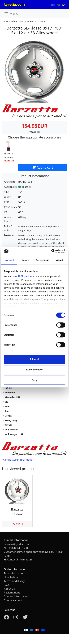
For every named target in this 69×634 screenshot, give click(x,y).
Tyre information (14, 573)
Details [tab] (25, 260)
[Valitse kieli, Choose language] (53, 5)
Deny (34, 380)
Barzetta (17, 509)
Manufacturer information (18, 459)
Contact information (19, 559)
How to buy (11, 577)
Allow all (34, 359)
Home (5, 21)
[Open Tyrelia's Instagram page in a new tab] (15, 618)
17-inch (41, 21)
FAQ (6, 585)
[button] (8, 152)
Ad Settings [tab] (42, 260)
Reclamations (12, 592)
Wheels (15, 21)
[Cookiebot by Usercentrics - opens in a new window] (51, 251)
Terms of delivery (14, 581)
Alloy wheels (27, 21)
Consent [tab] (9, 260)
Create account (13, 600)
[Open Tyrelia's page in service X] (25, 618)
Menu (13, 13)
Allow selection (34, 369)
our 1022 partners (23, 276)
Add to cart (44, 167)
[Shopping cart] (63, 5)
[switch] (60, 325)
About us (9, 588)
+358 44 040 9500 (17, 548)
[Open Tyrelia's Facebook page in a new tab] (6, 618)
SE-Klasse (17, 514)
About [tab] (59, 260)
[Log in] (58, 5)
